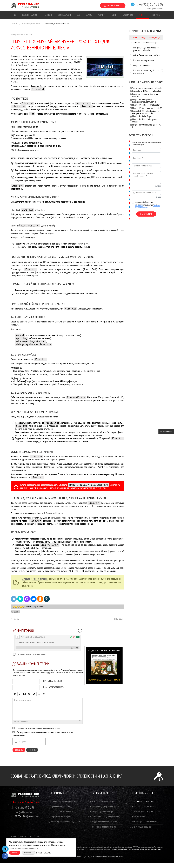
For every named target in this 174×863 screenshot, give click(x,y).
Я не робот (22, 741)
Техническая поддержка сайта (103, 826)
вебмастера (61, 517)
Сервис (89, 15)
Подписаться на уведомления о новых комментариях (38, 727)
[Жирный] (15, 694)
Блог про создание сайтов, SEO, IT (147, 37)
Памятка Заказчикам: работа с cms (146, 811)
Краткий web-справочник (143, 60)
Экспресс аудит (64, 15)
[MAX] (27, 599)
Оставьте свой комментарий (35, 578)
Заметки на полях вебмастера (145, 42)
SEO (78, 15)
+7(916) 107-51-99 (151, 4)
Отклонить (28, 853)
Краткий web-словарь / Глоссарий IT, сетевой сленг (148, 72)
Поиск (13, 836)
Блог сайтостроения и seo (142, 801)
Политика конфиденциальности (120, 849)
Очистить (32, 750)
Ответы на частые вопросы (62, 811)
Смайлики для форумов (141, 826)
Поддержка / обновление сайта (104, 821)
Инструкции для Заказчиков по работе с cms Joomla (146, 49)
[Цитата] (34, 694)
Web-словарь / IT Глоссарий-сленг (145, 821)
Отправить (19, 750)
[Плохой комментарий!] (74, 637)
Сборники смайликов (141, 65)
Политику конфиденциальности (23, 848)
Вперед (118, 618)
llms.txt (16, 611)
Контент (120, 517)
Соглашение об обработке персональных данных (146, 849)
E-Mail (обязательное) (53, 687)
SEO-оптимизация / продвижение (105, 816)
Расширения (128, 15)
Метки (23, 836)
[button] (104, 665)
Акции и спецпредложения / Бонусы (66, 821)
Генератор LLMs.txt (54, 513)
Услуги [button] (100, 15)
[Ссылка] (29, 694)
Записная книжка (139, 816)
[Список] (39, 694)
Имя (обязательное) (52, 681)
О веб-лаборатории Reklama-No (64, 801)
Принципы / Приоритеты (61, 806)
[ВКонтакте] (33, 599)
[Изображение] (24, 694)
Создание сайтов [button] (29, 15)
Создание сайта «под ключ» (102, 801)
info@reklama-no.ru (156, 8)
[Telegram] (14, 599)
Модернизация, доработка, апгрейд (105, 806)
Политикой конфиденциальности (147, 206)
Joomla (26, 560)
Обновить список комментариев (31, 654)
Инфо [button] (141, 15)
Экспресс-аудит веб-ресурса (102, 811)
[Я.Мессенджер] (20, 599)
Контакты (156, 15)
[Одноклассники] (40, 599)
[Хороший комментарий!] (71, 637)
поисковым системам (88, 551)
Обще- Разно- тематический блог (146, 55)
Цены (114, 15)
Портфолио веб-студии (60, 816)
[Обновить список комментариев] (80, 630)
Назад (16, 618)
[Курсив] (19, 694)
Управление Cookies (43, 853)
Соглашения (139, 206)
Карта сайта (36, 836)
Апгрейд (48, 15)
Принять (15, 853)
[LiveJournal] (47, 599)
